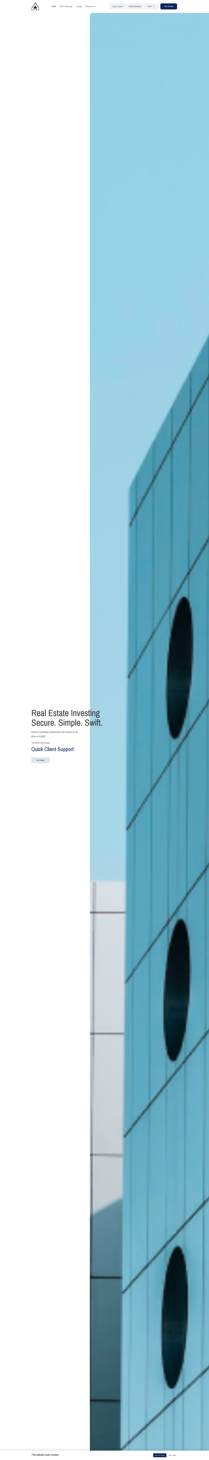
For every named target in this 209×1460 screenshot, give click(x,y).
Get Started (168, 6)
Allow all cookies (160, 1455)
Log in (152, 6)
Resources (90, 6)
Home (54, 6)
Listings (79, 6)
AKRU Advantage (66, 6)
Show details (172, 1455)
